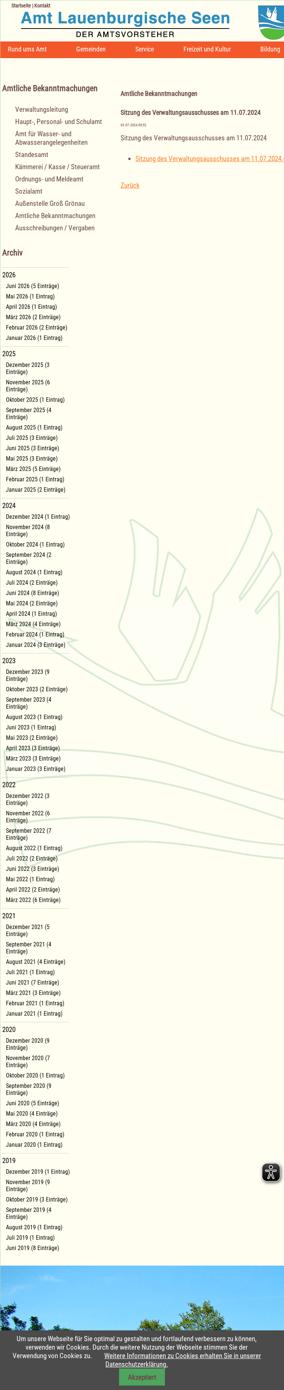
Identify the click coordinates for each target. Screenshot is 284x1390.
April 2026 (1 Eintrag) (31, 306)
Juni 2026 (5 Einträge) (32, 286)
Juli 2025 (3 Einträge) (32, 437)
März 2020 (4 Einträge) (33, 1123)
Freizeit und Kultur (207, 49)
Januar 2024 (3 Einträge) (35, 644)
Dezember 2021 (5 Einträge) (28, 930)
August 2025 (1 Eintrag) (34, 427)
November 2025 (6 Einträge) (28, 386)
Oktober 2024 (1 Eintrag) (35, 544)
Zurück (130, 185)
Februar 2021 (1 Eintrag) (35, 1003)
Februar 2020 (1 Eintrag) (35, 1134)
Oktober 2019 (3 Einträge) (37, 1199)
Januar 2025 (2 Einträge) (35, 489)
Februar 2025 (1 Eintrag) (35, 479)
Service (144, 49)
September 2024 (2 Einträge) (28, 558)
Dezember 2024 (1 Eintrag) (38, 516)
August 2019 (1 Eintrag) (34, 1227)
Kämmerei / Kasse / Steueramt (57, 167)
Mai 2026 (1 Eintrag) (30, 296)
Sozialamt (29, 191)
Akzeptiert (142, 1377)
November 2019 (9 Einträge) (28, 1186)
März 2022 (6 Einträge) (33, 899)
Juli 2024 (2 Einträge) (32, 582)
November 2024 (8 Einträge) (28, 531)
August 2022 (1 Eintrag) (34, 848)
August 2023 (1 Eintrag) (34, 717)
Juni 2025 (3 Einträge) (32, 448)
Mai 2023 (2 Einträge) (32, 737)
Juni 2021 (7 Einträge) (32, 982)
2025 (9, 354)
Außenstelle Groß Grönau (50, 203)
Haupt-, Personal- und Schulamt (58, 121)
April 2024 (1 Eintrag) (31, 613)
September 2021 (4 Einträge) (28, 948)
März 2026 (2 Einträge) (33, 317)
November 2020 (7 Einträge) (28, 1062)
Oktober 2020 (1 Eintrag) (35, 1075)
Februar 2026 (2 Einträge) (36, 327)
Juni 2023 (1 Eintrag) (31, 727)
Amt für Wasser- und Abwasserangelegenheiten (51, 138)
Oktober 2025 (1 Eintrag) (35, 399)
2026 (9, 275)
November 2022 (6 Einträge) (28, 817)
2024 (9, 505)
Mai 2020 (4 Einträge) (32, 1113)
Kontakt (42, 6)
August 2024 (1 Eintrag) (34, 572)
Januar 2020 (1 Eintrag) (34, 1144)
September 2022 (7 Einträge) (28, 834)
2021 (9, 916)
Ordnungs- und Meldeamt (49, 179)
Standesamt (31, 154)
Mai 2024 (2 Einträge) (32, 603)
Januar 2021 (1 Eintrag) (34, 1013)
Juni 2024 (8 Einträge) (32, 593)
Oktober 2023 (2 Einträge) (37, 689)
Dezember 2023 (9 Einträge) (28, 675)
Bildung (270, 49)
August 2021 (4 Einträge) (35, 961)
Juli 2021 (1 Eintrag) (30, 972)
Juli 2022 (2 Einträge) (32, 858)
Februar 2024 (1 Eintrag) (35, 634)
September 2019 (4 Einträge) (28, 1213)
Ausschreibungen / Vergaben (55, 228)
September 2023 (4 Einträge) (28, 703)
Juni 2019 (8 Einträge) (32, 1248)
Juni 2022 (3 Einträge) (32, 868)
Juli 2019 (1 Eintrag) (30, 1237)
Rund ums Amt (27, 49)
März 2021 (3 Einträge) (33, 992)
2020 (9, 1029)
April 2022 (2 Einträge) (33, 889)
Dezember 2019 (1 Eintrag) (38, 1171)
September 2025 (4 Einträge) (28, 414)
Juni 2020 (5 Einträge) (32, 1103)
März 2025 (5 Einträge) (33, 468)
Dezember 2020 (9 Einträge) (28, 1044)
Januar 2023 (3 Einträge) (35, 768)
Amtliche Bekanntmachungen (55, 215)
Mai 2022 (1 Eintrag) (30, 879)
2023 (9, 660)
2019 (9, 1160)
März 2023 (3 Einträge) (33, 758)
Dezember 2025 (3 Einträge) (28, 368)
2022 (9, 785)
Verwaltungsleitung (41, 109)
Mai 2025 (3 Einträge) (32, 458)
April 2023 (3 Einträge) (33, 748)
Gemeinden (91, 49)
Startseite (21, 6)
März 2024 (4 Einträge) (33, 624)
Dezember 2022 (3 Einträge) (28, 799)
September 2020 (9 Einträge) (28, 1089)
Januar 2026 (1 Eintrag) (34, 337)
